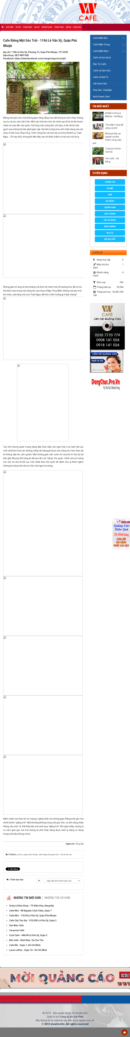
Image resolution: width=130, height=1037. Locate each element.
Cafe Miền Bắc (100, 38)
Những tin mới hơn (27, 898)
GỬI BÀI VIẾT (110, 239)
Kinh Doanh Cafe (101, 96)
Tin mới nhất (100, 106)
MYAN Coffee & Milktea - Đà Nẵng (114, 115)
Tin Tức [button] (18, 27)
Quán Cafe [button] (77, 27)
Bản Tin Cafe (99, 64)
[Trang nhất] (3, 27)
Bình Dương (110, 226)
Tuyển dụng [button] (27, 27)
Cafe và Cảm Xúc (101, 70)
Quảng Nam (110, 207)
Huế (110, 194)
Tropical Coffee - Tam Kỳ (113, 150)
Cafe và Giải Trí (100, 77)
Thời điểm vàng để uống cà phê (114, 126)
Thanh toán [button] (59, 27)
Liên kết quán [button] (47, 27)
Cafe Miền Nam (101, 51)
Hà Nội (110, 188)
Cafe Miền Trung (101, 44)
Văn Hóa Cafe (100, 83)
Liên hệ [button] (68, 27)
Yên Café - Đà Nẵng (112, 160)
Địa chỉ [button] (36, 27)
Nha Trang (109, 214)
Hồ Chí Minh (110, 220)
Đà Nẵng (110, 201)
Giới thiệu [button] (9, 27)
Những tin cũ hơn (57, 898)
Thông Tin (110, 182)
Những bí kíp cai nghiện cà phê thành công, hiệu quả (106, 138)
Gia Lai (110, 233)
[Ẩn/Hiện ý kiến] (39, 880)
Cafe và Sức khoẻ (102, 57)
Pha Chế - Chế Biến (102, 90)
